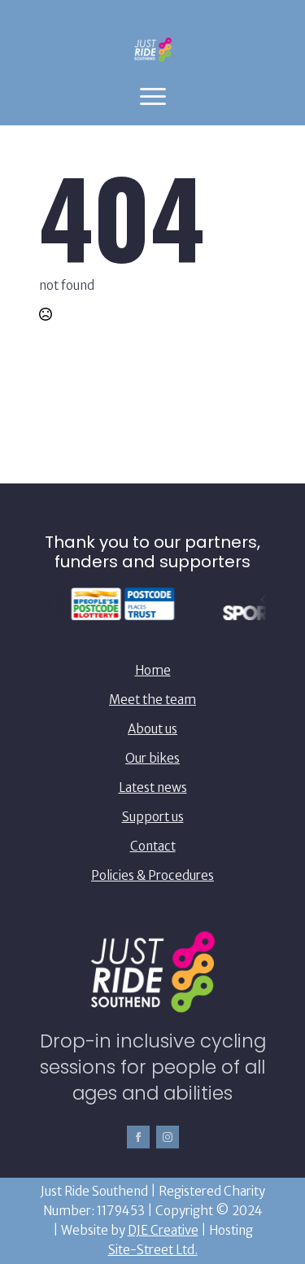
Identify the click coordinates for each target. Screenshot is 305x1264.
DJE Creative (163, 1230)
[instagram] (167, 1137)
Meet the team (152, 699)
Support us (153, 816)
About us (152, 729)
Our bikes (152, 758)
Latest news (153, 787)
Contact (153, 846)
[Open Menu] (153, 96)
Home (153, 670)
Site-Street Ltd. (153, 1249)
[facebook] (138, 1137)
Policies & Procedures (152, 875)
